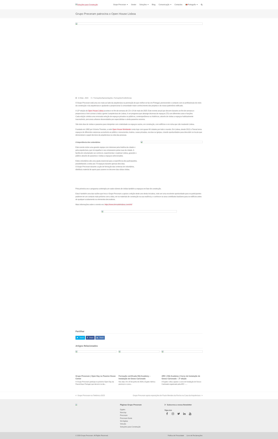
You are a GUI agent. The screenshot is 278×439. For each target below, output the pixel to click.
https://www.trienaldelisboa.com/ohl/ (118, 204)
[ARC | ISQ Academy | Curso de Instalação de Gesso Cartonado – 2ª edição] (182, 361)
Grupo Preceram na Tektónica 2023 (91, 395)
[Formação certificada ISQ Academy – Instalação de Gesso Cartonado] (139, 361)
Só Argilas (124, 421)
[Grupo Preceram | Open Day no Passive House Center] (95, 361)
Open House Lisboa (95, 111)
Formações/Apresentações (103, 98)
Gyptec (122, 409)
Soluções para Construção (130, 427)
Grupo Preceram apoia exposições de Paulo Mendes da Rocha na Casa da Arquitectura (166, 395)
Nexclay (123, 412)
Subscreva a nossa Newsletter (179, 405)
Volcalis (123, 424)
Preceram (123, 415)
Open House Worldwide (121, 129)
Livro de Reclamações (195, 435)
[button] (80, 338)
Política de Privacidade (176, 435)
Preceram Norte (126, 418)
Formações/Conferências (123, 98)
